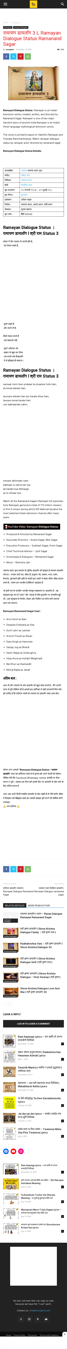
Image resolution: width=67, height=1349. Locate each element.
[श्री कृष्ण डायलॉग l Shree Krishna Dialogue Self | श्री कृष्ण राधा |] (11, 962)
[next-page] (10, 1004)
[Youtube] (46, 1319)
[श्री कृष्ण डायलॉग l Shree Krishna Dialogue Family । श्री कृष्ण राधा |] (11, 932)
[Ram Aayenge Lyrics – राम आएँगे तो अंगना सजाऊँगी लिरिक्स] (9, 1041)
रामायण (24, 170)
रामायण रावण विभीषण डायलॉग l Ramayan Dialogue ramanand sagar (49, 891)
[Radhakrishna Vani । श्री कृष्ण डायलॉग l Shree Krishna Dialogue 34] (11, 947)
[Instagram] (29, 1319)
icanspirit (10, 49)
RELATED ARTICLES (14, 905)
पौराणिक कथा (26, 184)
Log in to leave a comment (33, 1023)
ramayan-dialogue (20, 27)
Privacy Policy (19, 1335)
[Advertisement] (33, 14)
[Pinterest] (20, 56)
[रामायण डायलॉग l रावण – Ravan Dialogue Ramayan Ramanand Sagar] (11, 917)
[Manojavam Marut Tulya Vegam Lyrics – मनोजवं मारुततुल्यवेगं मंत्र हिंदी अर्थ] (11, 1213)
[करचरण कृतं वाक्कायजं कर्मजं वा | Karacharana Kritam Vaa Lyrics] (11, 1228)
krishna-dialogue (10, 936)
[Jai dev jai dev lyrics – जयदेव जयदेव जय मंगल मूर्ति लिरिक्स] (9, 1118)
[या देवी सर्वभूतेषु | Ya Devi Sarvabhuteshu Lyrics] (9, 1103)
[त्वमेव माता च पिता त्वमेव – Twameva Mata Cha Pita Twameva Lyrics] (9, 1133)
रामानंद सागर (26, 180)
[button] (5, 4)
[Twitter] (13, 56)
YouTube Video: (31, 526)
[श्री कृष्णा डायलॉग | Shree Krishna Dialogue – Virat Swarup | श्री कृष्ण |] (11, 977)
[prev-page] (5, 1004)
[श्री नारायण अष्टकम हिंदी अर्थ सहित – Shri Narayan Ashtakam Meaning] (11, 1184)
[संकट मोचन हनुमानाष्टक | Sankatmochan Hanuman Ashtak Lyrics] (9, 1056)
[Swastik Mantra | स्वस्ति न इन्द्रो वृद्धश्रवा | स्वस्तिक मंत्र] (9, 1072)
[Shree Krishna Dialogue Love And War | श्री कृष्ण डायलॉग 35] (11, 992)
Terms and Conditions (49, 1335)
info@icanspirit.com (39, 1310)
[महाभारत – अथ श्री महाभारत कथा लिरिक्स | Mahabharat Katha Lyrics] (9, 1087)
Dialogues (15, 22)
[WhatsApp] (28, 56)
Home (5, 22)
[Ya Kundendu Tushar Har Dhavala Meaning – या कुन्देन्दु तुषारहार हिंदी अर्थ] (11, 1198)
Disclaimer (32, 1335)
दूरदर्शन (24, 194)
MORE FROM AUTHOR (39, 905)
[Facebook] (6, 56)
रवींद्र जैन (25, 175)
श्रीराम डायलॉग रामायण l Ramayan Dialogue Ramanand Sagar (18, 891)
